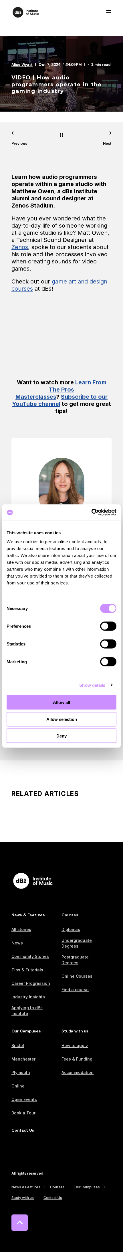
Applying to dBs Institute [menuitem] (27, 1010)
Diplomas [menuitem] (70, 929)
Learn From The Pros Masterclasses (60, 389)
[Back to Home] (25, 12)
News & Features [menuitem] (28, 915)
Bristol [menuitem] (17, 1045)
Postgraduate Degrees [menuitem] (75, 959)
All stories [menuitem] (21, 929)
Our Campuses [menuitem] (26, 1031)
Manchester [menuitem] (23, 1059)
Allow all (61, 702)
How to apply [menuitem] (74, 1045)
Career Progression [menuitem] (30, 983)
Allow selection (61, 719)
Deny (61, 735)
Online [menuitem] (18, 1085)
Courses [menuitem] (69, 915)
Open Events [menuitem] (24, 1099)
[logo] (32, 880)
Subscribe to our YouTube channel (60, 400)
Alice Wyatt (22, 64)
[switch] (108, 626)
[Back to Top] (19, 1222)
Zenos (19, 247)
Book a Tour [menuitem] (23, 1112)
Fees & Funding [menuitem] (76, 1059)
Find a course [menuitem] (75, 989)
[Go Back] (61, 135)
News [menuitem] (17, 942)
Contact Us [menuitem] (22, 1130)
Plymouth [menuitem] (20, 1072)
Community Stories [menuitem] (30, 956)
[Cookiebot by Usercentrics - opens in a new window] (91, 512)
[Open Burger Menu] (108, 12)
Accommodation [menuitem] (77, 1072)
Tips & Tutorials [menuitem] (27, 969)
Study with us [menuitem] (74, 1031)
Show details (92, 684)
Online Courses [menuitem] (76, 976)
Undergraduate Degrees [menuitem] (76, 943)
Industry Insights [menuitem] (28, 996)
